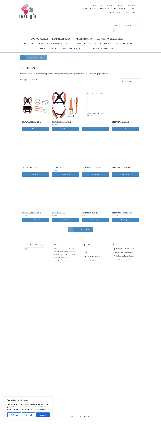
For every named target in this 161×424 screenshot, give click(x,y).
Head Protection (61, 39)
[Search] (113, 30)
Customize (14, 415)
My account (115, 12)
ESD (86, 48)
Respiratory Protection (60, 44)
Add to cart (35, 129)
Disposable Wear (71, 48)
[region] (28, 408)
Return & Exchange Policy (92, 256)
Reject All (29, 415)
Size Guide (87, 249)
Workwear (106, 44)
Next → (88, 229)
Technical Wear (48, 48)
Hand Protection (86, 44)
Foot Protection (39, 39)
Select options (95, 129)
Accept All (43, 415)
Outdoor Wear (124, 44)
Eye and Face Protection (110, 39)
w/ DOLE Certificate (102, 48)
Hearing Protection (32, 44)
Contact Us (130, 12)
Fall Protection (83, 39)
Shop (85, 253)
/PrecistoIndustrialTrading (123, 260)
